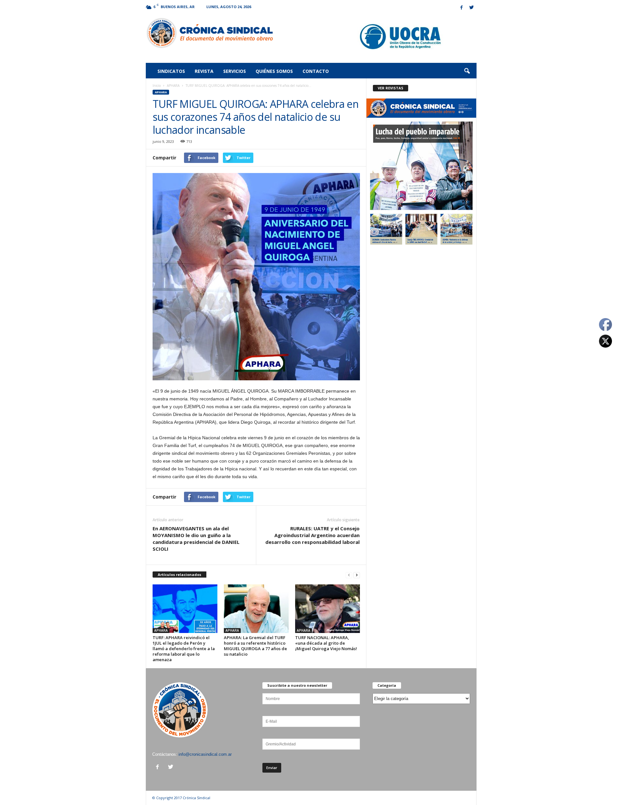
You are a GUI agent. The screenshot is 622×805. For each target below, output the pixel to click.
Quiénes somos (274, 71)
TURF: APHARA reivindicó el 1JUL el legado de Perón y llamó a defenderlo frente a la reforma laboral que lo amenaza (184, 648)
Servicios (234, 71)
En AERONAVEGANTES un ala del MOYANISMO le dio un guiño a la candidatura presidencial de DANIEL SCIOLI (196, 538)
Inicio (157, 85)
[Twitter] (472, 8)
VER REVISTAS (390, 88)
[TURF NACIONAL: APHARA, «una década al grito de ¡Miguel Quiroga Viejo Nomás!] (327, 608)
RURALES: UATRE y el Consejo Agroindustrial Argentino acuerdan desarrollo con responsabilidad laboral (312, 535)
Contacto (316, 71)
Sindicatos (171, 71)
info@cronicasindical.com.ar (205, 754)
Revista (204, 71)
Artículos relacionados (179, 574)
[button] (467, 71)
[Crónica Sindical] (209, 33)
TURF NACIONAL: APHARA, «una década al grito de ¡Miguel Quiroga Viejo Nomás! (326, 643)
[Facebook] (462, 8)
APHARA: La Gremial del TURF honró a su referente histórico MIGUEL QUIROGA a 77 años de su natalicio (255, 646)
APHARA (173, 85)
